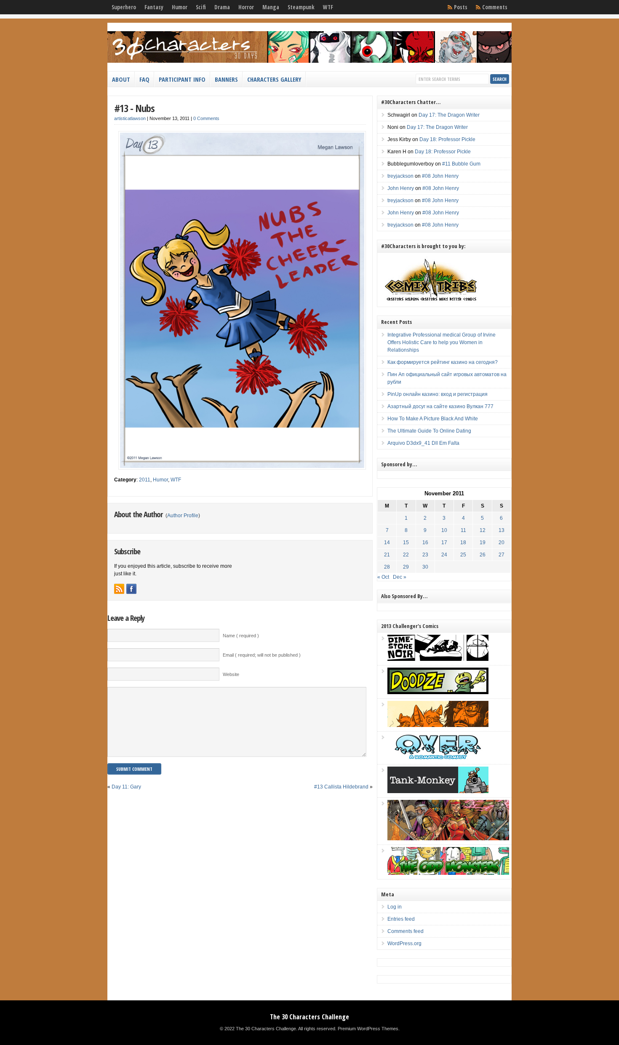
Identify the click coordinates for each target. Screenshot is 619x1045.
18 (463, 542)
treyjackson (400, 176)
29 (406, 567)
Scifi (201, 7)
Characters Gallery (274, 79)
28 (387, 567)
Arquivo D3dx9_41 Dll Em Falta (423, 443)
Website (231, 674)
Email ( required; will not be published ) (262, 654)
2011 (144, 480)
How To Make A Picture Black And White (432, 419)
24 (444, 555)
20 (501, 542)
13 (501, 530)
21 (387, 555)
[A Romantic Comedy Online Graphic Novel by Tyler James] (437, 758)
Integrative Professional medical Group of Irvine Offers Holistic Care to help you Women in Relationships (441, 342)
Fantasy (153, 7)
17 (444, 542)
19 (483, 542)
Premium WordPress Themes (368, 1028)
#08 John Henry (440, 176)
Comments (494, 7)
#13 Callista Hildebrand (341, 787)
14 (387, 542)
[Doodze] (437, 692)
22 (406, 555)
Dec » (399, 577)
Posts (460, 7)
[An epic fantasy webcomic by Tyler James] (448, 839)
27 (501, 555)
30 (425, 567)
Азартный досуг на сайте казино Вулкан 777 (440, 406)
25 (463, 555)
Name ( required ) (241, 635)
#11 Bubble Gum (461, 164)
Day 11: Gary (126, 787)
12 (483, 530)
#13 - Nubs (134, 108)
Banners (226, 79)
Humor (179, 7)
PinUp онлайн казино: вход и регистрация (437, 394)
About (121, 79)
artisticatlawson (130, 118)
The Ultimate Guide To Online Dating (429, 431)
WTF (328, 7)
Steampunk (301, 7)
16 (425, 542)
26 (483, 555)
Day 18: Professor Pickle (447, 139)
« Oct (383, 577)
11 (463, 530)
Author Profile (182, 515)
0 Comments (206, 118)
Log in (394, 907)
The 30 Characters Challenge (309, 1016)
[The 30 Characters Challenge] (309, 61)
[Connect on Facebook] (131, 589)
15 (406, 542)
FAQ (144, 79)
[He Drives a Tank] (437, 791)
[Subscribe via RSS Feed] (119, 589)
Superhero (124, 7)
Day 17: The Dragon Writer (449, 115)
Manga (270, 7)
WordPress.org (404, 943)
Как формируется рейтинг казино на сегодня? (442, 362)
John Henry (400, 188)
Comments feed (405, 931)
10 (444, 530)
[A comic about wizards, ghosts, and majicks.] (437, 725)
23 (425, 555)
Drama (222, 7)
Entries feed (401, 919)
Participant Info (182, 79)
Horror (246, 7)
